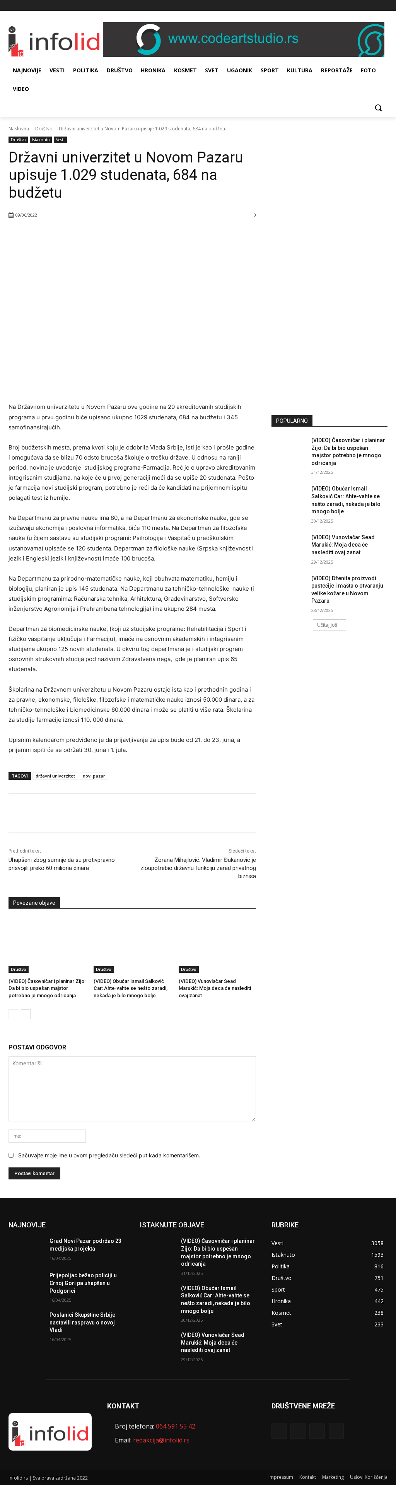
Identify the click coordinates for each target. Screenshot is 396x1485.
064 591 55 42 (175, 1426)
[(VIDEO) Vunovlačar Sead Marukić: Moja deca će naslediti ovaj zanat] (217, 946)
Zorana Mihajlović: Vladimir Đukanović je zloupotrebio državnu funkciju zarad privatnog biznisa (198, 868)
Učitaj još (327, 625)
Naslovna (19, 128)
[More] (119, 235)
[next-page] (26, 1014)
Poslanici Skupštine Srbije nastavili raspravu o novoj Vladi (82, 1322)
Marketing (333, 1477)
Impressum (280, 1477)
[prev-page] (13, 1014)
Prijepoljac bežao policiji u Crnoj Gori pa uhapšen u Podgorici (83, 1283)
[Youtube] (383, 5)
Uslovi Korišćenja (368, 1477)
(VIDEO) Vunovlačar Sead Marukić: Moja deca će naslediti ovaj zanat (215, 988)
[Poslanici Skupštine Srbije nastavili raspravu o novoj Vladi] (26, 1323)
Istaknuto (41, 139)
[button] (378, 107)
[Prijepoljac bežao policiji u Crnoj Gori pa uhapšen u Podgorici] (26, 1284)
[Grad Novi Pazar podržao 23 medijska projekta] (26, 1249)
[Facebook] (350, 5)
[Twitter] (372, 5)
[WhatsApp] (101, 235)
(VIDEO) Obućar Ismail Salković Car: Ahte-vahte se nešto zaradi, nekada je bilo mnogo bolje (130, 988)
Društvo (44, 128)
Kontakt (307, 1477)
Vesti (60, 139)
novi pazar (94, 776)
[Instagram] (361, 5)
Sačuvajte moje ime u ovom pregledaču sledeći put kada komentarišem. (109, 1155)
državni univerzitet (55, 776)
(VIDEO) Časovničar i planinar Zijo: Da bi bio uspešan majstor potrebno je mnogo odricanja (47, 988)
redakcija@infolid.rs (161, 1440)
